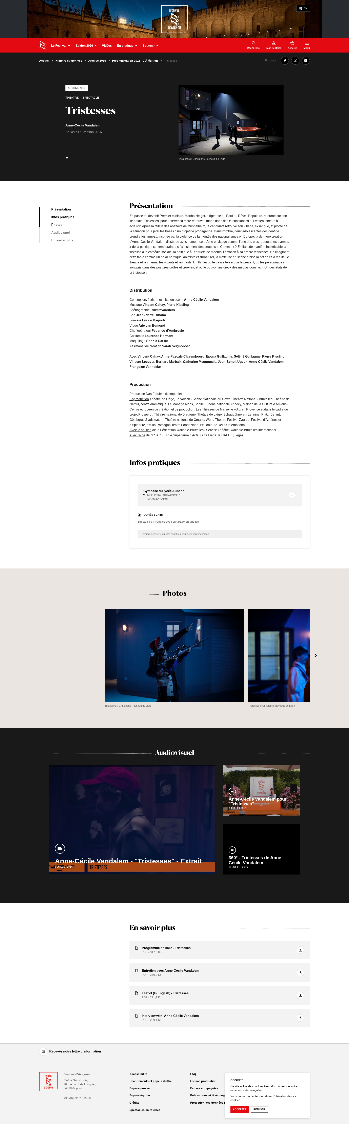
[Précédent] (33, 655)
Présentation (61, 209)
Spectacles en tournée (144, 1109)
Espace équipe (139, 1095)
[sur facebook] (285, 61)
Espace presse (139, 1088)
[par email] (306, 61)
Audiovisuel (60, 232)
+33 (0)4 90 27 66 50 (77, 1098)
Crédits (134, 1102)
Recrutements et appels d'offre (150, 1081)
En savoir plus (62, 240)
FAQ (193, 1074)
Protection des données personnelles (216, 1102)
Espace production (203, 1081)
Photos (56, 224)
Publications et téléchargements (212, 1095)
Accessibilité (138, 1074)
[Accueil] (42, 45)
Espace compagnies (204, 1088)
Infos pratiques (62, 217)
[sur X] (295, 61)
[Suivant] (316, 655)
